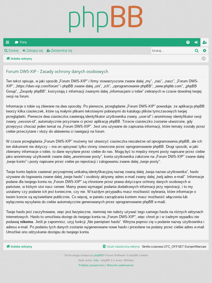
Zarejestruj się (61, 51)
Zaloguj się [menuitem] (197, 43)
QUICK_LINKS (9, 43)
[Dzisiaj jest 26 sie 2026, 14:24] (203, 59)
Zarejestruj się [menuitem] (206, 43)
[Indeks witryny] (106, 19)
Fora (23, 42)
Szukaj (13, 51)
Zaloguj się (34, 51)
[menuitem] (188, 42)
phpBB (98, 255)
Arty (96, 260)
